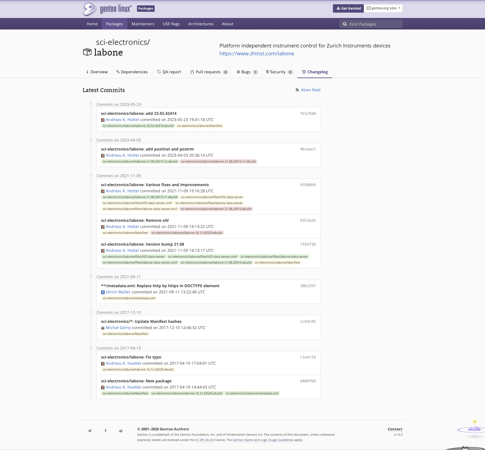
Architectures (201, 23)
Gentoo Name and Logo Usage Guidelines (263, 440)
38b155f (308, 286)
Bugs (248, 71)
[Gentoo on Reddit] (120, 431)
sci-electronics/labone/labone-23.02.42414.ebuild (138, 126)
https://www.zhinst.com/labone (256, 53)
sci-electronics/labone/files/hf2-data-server (212, 197)
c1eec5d (308, 357)
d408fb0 (308, 381)
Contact (395, 429)
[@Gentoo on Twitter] (90, 431)
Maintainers (143, 23)
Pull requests (210, 71)
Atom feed (310, 89)
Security (280, 71)
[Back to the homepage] (107, 9)
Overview (98, 71)
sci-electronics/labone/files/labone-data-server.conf (140, 209)
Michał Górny (118, 327)
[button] (348, 8)
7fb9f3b (308, 244)
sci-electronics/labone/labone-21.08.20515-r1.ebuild (218, 161)
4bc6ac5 (308, 149)
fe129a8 (308, 113)
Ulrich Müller (118, 291)
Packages (114, 23)
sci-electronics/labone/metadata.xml (129, 298)
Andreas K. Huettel (123, 363)
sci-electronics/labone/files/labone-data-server (208, 203)
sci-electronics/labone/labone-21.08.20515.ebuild (216, 209)
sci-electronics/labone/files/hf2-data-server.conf (137, 203)
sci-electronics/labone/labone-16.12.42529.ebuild (187, 233)
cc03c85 (308, 321)
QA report (171, 71)
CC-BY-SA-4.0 (204, 440)
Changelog (317, 71)
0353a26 (308, 220)
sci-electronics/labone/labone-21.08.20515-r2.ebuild (140, 161)
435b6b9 (308, 184)
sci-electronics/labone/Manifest (199, 126)
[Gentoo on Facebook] (105, 431)
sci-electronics (121, 42)
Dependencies (134, 71)
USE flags (171, 23)
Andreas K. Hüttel (122, 119)
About (227, 23)
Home (92, 23)
